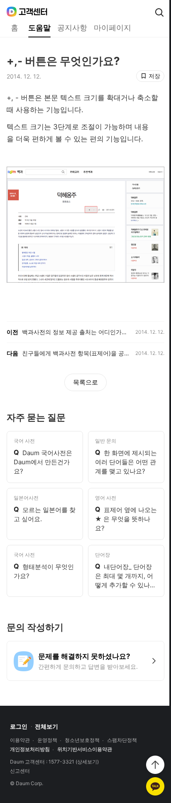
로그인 (18, 726)
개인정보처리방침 (30, 749)
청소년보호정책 (82, 740)
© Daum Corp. (26, 783)
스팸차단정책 (122, 740)
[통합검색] (159, 12)
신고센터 (20, 771)
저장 (154, 75)
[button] (85, 661)
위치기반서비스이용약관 (84, 749)
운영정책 (47, 740)
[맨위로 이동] (155, 765)
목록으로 (85, 382)
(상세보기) (87, 762)
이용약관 (20, 740)
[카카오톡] (155, 786)
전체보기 (46, 726)
